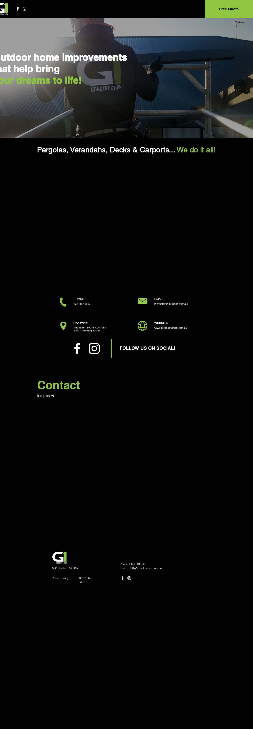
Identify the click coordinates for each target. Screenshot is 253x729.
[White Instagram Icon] (24, 8)
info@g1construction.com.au (145, 568)
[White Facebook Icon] (17, 8)
